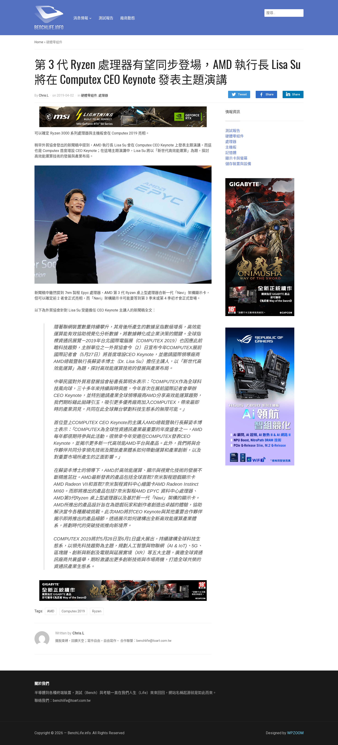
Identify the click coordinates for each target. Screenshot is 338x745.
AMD (50, 611)
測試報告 (106, 18)
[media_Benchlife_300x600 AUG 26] (259, 247)
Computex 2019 (73, 611)
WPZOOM (295, 733)
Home (38, 42)
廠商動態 (127, 18)
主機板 (230, 147)
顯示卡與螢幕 (236, 158)
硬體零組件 (89, 95)
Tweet (242, 94)
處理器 (103, 95)
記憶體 (230, 153)
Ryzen (96, 611)
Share (270, 94)
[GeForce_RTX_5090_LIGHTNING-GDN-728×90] (123, 116)
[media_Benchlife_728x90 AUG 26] (123, 590)
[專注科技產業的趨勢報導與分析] (48, 17)
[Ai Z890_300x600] (259, 396)
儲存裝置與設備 (238, 164)
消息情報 (80, 18)
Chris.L (44, 95)
